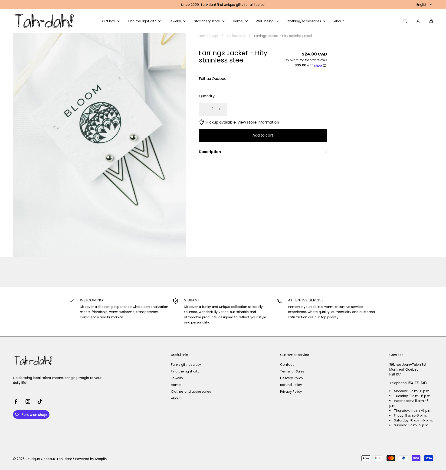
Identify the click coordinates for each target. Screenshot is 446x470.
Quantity (207, 96)
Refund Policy (291, 384)
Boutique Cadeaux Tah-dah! (49, 459)
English (421, 4)
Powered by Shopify (91, 459)
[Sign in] (418, 21)
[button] (431, 21)
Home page (208, 35)
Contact (287, 364)
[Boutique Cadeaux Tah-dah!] (44, 21)
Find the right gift (185, 371)
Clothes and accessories (191, 391)
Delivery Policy (291, 378)
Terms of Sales (292, 371)
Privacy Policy (291, 391)
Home (176, 384)
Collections (236, 35)
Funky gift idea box (186, 364)
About (176, 398)
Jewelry (177, 378)
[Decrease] (203, 109)
